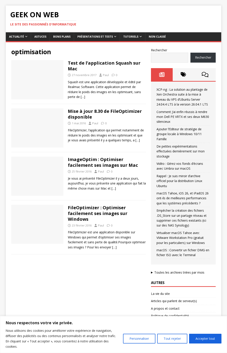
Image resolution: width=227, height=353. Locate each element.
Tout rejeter (172, 338)
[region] (113, 334)
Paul (106, 75)
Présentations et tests (95, 36)
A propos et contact (165, 308)
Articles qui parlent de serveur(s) (174, 301)
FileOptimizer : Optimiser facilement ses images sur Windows (97, 213)
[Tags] (183, 74)
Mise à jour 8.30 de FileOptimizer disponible (105, 114)
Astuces (40, 36)
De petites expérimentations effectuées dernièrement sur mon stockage (181, 151)
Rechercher (159, 50)
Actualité (16, 36)
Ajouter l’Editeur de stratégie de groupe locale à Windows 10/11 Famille (179, 134)
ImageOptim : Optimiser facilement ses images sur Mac (103, 162)
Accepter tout (205, 338)
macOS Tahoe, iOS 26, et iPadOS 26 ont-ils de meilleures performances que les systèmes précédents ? (183, 198)
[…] (83, 97)
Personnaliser (139, 338)
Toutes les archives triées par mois (179, 272)
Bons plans (61, 36)
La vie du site (160, 294)
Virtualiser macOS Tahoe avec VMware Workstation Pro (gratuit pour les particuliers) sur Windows (181, 238)
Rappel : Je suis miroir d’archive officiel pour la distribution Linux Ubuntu (179, 181)
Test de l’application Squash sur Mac (104, 66)
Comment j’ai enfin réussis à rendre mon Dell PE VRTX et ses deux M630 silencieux (183, 117)
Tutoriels (130, 36)
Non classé (157, 36)
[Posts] (161, 74)
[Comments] (205, 74)
